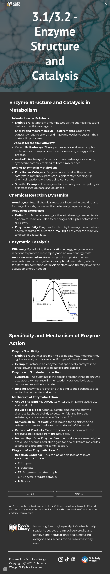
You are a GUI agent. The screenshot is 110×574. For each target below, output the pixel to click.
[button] (3, 4)
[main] (55, 46)
